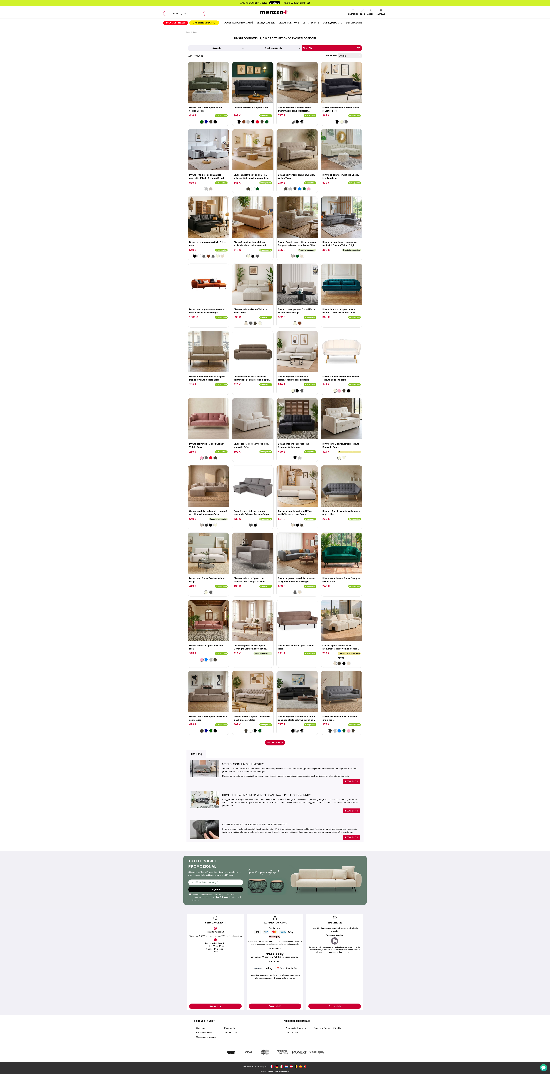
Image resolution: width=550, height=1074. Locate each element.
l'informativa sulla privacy (209, 894)
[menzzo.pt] (305, 1066)
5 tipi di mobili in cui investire (243, 764)
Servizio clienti (230, 1032)
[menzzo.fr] (272, 1066)
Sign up (216, 889)
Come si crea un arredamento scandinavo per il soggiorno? (266, 795)
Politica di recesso (204, 1032)
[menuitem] (175, 23)
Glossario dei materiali (206, 1037)
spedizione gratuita (273, 48)
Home (188, 32)
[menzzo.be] (296, 1066)
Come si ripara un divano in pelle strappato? (254, 824)
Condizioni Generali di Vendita (327, 1028)
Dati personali (292, 1032)
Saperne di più (215, 1006)
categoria (216, 48)
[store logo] (275, 13)
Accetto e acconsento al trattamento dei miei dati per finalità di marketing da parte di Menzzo (216, 897)
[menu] (275, 22)
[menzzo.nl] (286, 1066)
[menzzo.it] (281, 1066)
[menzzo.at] (291, 1066)
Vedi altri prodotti (275, 742)
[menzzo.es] (300, 1066)
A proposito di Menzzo (296, 1028)
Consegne (201, 1028)
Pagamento (229, 1028)
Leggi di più (351, 781)
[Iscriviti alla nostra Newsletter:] (215, 882)
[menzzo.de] (277, 1066)
